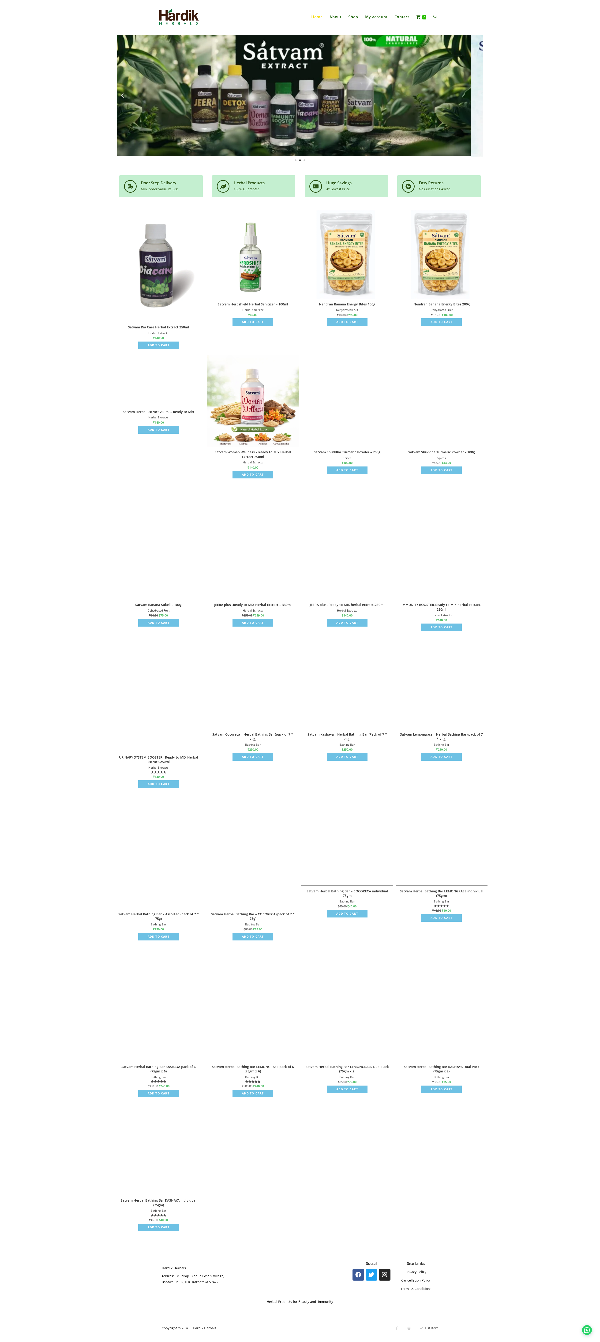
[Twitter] (371, 1045)
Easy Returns (431, 182)
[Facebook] (358, 1045)
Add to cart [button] (158, 345)
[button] (122, 95)
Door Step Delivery (158, 182)
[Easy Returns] (408, 186)
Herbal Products (249, 182)
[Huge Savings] (315, 186)
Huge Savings (339, 182)
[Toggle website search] (435, 17)
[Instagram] (384, 1045)
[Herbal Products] (223, 186)
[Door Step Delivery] (130, 186)
